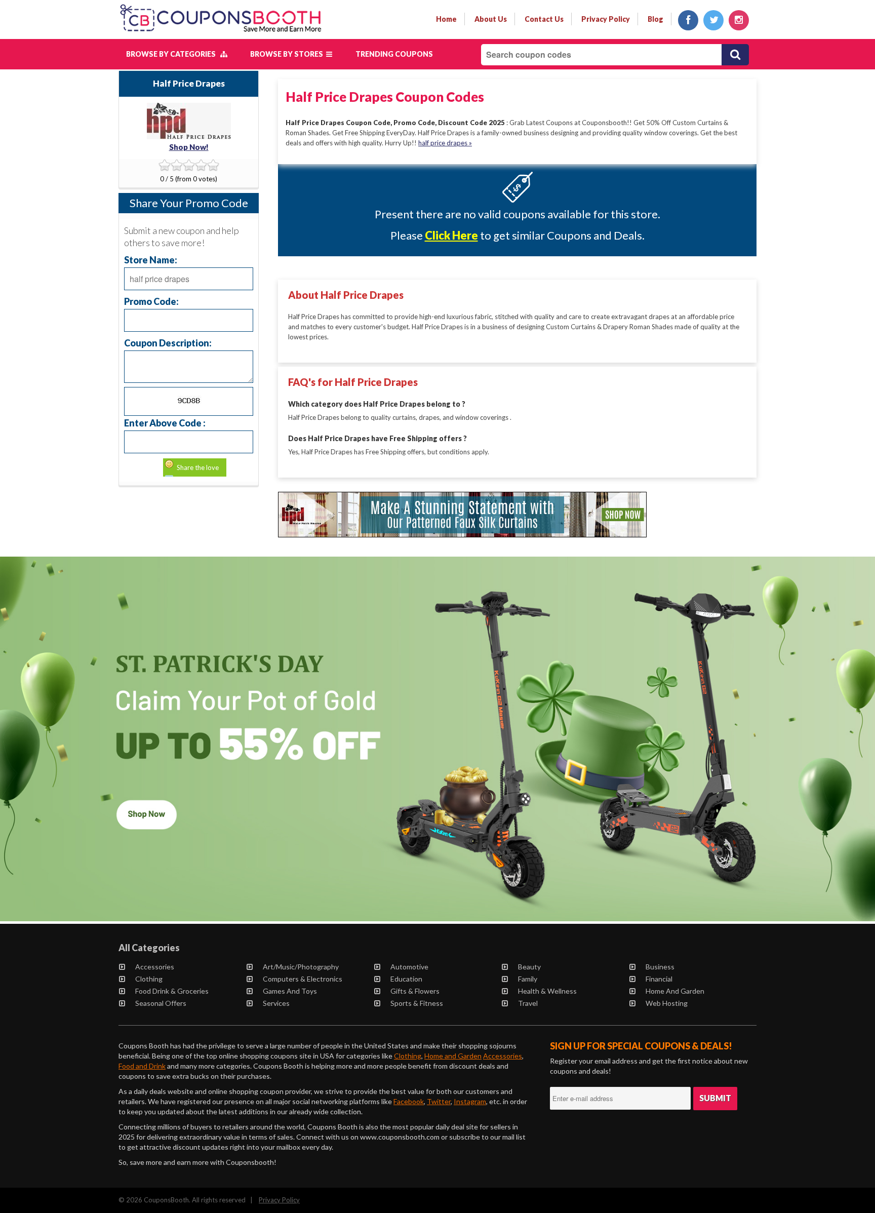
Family (527, 978)
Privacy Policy (279, 1200)
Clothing (149, 978)
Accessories (154, 966)
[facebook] (688, 20)
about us (490, 19)
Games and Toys (290, 991)
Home (446, 19)
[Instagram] (739, 20)
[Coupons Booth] (220, 34)
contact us (544, 19)
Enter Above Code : (165, 422)
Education (406, 978)
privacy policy (605, 19)
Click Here (451, 235)
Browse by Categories (173, 54)
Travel (528, 1003)
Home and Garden (675, 991)
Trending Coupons (394, 54)
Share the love (198, 467)
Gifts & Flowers (415, 991)
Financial (659, 978)
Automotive (409, 966)
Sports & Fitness (416, 1003)
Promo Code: (151, 301)
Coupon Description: (168, 342)
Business (660, 966)
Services (276, 1003)
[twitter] (713, 20)
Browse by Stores (288, 54)
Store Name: (150, 259)
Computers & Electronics (302, 978)
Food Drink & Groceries (172, 991)
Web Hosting (667, 1003)
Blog (655, 19)
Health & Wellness (547, 991)
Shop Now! (189, 146)
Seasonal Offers (160, 1003)
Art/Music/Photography (301, 966)
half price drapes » (445, 143)
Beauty (529, 966)
